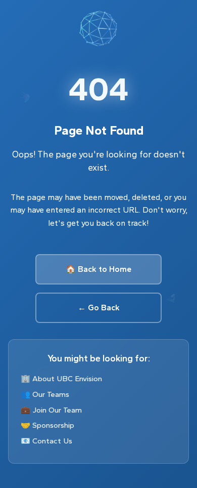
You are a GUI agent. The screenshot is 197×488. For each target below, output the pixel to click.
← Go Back (99, 307)
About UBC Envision (67, 378)
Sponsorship (53, 425)
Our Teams (50, 394)
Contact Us (52, 440)
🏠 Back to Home (98, 269)
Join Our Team (57, 410)
